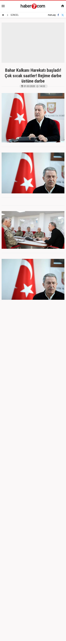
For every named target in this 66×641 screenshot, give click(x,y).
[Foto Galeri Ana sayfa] (3, 15)
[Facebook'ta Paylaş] (58, 15)
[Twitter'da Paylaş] (62, 15)
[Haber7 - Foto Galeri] (33, 6)
